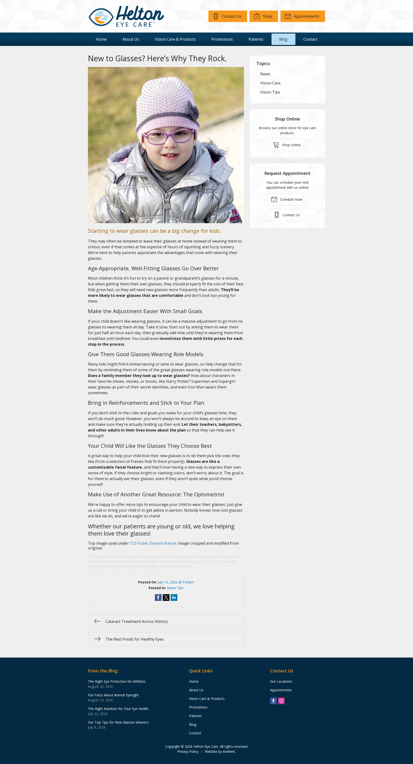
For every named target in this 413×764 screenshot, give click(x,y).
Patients (256, 39)
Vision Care (270, 83)
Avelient (229, 751)
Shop (267, 16)
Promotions (222, 39)
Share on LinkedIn (174, 597)
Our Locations (281, 681)
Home (101, 39)
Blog (283, 39)
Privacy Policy (187, 751)
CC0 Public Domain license (153, 543)
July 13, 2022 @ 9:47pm (176, 582)
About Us (130, 39)
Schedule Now (290, 199)
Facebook (273, 701)
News (265, 74)
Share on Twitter (166, 597)
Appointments (306, 16)
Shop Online (291, 145)
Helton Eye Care (205, 746)
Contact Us (231, 16)
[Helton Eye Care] (126, 16)
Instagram (281, 701)
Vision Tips (175, 588)
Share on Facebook (158, 597)
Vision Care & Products (175, 39)
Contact (310, 39)
